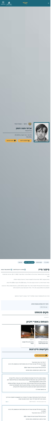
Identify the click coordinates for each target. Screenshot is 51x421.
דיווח (6, 401)
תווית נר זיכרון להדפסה (18, 269)
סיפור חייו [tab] (46, 262)
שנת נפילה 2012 (43, 307)
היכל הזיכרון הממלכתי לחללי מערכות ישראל (43, 342)
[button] (11, 140)
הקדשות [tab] (20, 262)
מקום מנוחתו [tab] (39, 262)
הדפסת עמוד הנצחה (5, 269)
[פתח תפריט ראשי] (48, 3)
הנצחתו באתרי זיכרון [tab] (29, 262)
